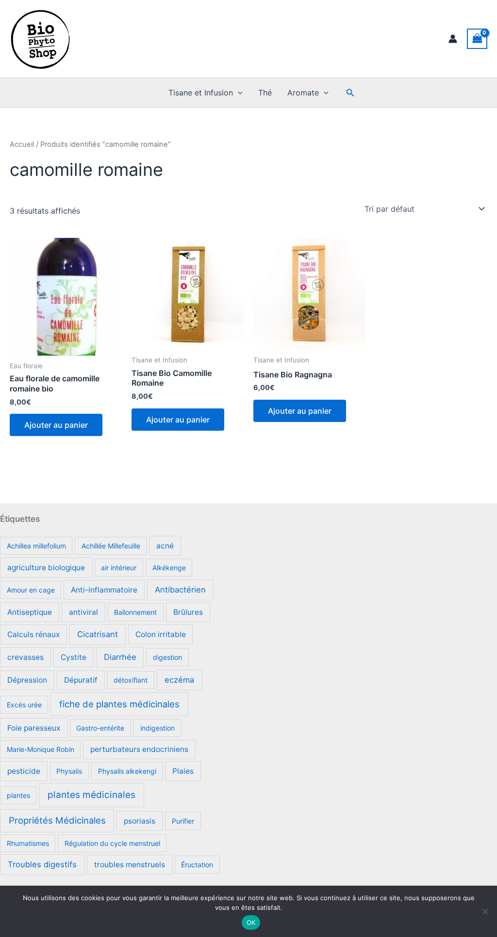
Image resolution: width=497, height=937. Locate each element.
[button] (238, 92)
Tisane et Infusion (200, 92)
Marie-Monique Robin (40, 749)
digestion (167, 657)
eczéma (179, 680)
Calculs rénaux (33, 634)
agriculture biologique (46, 567)
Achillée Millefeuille (111, 546)
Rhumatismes (28, 843)
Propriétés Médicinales (57, 820)
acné (165, 545)
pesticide (23, 771)
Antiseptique (29, 612)
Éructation (197, 864)
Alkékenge (169, 567)
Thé (265, 92)
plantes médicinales (91, 794)
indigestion (157, 728)
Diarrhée (120, 657)
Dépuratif (81, 680)
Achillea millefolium (36, 546)
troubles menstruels (129, 864)
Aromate (303, 92)
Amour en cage (31, 590)
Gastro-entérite (100, 728)
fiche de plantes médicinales (119, 704)
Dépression (27, 680)
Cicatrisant (97, 634)
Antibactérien (180, 589)
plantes (18, 795)
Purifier (183, 821)
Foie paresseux (33, 728)
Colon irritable (160, 634)
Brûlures (188, 612)
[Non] (485, 911)
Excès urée (24, 705)
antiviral (83, 612)
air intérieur (118, 567)
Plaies (183, 771)
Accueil (22, 144)
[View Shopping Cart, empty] (477, 38)
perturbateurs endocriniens (139, 749)
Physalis (69, 771)
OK (251, 922)
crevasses (25, 657)
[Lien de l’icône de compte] (452, 38)
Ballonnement (135, 612)
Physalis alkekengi (127, 771)
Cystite (73, 657)
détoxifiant (131, 680)
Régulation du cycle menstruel (112, 843)
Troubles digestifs (42, 864)
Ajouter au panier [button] (56, 425)
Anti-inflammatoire (104, 589)
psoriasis (139, 821)
